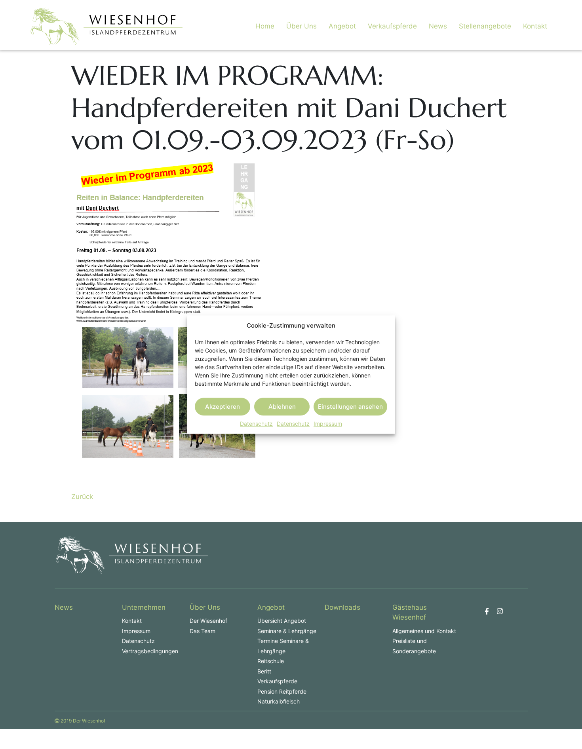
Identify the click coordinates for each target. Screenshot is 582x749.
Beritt (264, 671)
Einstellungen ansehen (350, 406)
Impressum (328, 423)
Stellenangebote (485, 26)
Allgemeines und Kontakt (424, 631)
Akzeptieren (222, 406)
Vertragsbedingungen (150, 651)
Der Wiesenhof (208, 620)
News (438, 26)
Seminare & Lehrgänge (286, 631)
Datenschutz (256, 423)
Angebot (342, 26)
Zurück (82, 497)
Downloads (342, 607)
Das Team (202, 631)
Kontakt (535, 26)
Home (264, 26)
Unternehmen (143, 607)
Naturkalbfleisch (278, 701)
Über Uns (301, 26)
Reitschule (270, 661)
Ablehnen (282, 406)
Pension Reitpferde (281, 691)
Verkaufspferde (392, 26)
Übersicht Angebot (281, 620)
